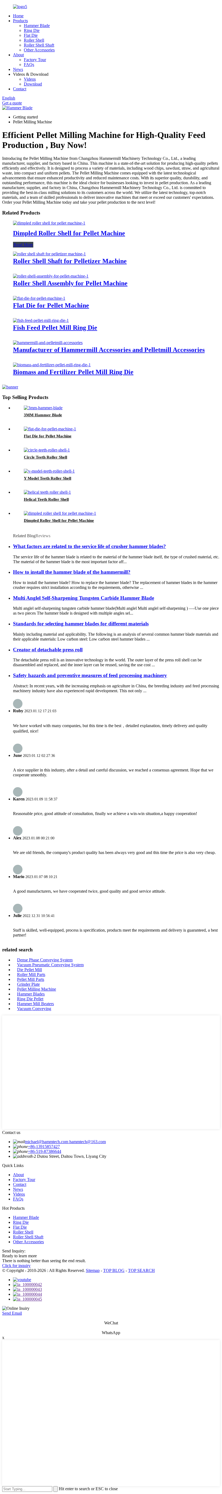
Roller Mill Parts (31, 974)
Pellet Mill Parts (30, 979)
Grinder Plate (28, 984)
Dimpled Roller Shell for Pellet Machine (69, 233)
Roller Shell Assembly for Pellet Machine (70, 283)
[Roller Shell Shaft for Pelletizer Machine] (49, 254)
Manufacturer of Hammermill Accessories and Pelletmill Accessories (109, 349)
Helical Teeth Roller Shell (46, 499)
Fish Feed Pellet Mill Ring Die (55, 327)
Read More (23, 244)
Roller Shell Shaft (39, 45)
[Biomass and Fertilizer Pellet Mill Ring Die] (52, 364)
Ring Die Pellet (30, 999)
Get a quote (12, 103)
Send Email (12, 1313)
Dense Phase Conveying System (45, 960)
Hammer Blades (31, 994)
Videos (30, 79)
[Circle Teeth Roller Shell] (47, 450)
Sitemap (93, 1270)
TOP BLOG (114, 1270)
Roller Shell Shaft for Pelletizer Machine (70, 261)
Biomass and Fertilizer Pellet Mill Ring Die (73, 371)
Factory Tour (35, 59)
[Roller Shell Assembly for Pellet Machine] (51, 276)
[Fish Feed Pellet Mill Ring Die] (41, 320)
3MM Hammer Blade (43, 415)
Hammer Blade (37, 25)
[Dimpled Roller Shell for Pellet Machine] (49, 223)
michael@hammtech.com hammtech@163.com (65, 1141)
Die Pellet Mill (29, 969)
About (18, 54)
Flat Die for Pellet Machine (51, 305)
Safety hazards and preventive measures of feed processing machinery (90, 675)
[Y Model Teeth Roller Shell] (49, 471)
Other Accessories (39, 50)
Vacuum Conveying (34, 1008)
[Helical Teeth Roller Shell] (47, 492)
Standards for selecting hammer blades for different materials (81, 623)
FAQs (29, 64)
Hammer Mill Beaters (35, 1003)
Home (18, 16)
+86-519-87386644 (44, 1151)
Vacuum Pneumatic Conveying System (50, 964)
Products (20, 20)
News (18, 69)
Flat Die (31, 35)
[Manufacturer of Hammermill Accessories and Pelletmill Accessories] (48, 342)
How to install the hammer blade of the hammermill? (71, 572)
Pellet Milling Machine (36, 989)
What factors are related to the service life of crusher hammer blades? (89, 546)
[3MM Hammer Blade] (43, 407)
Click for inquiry (16, 1265)
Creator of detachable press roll (48, 649)
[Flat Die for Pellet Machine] (39, 298)
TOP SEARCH (141, 1270)
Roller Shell (34, 40)
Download (33, 84)
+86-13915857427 (44, 1146)
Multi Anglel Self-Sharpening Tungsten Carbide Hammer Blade (83, 598)
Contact (19, 89)
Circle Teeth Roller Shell (45, 457)
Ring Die (32, 30)
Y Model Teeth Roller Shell (47, 478)
